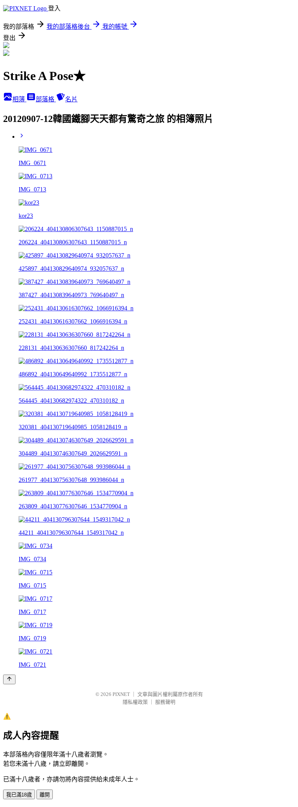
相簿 (19, 99)
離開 (45, 795)
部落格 (46, 99)
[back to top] (9, 679)
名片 (71, 99)
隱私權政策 (135, 702)
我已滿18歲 (19, 795)
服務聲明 (165, 702)
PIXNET (121, 694)
